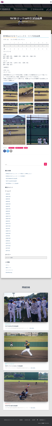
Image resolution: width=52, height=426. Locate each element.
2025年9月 (8, 199)
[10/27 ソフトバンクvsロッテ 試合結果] (26, 347)
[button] (51, 2)
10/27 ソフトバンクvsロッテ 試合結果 (14, 366)
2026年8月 (8, 194)
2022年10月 (8, 218)
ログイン (7, 265)
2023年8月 (8, 213)
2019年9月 (8, 235)
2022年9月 (8, 221)
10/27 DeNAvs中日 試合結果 (11, 178)
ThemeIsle (47, 423)
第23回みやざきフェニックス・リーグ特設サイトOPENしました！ (19, 173)
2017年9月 (8, 248)
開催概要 (21, 419)
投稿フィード (8, 267)
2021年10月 (8, 226)
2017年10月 (8, 245)
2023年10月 (8, 208)
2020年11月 (8, 231)
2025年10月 (8, 196)
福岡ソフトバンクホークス (9, 363)
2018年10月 (8, 238)
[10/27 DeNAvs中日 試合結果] (26, 307)
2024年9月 (8, 206)
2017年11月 (8, 243)
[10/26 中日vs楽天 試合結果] (26, 386)
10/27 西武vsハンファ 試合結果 (12, 183)
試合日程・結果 (27, 419)
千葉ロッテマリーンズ (19, 147)
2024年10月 (8, 203)
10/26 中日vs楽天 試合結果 (11, 405)
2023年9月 (8, 211)
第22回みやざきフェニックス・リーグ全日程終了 (15, 176)
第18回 (26, 147)
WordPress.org (9, 272)
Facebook (37, 419)
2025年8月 (8, 201)
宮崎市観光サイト (43, 419)
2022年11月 (8, 216)
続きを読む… (32, 328)
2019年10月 (8, 233)
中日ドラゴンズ (11, 147)
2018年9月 (8, 240)
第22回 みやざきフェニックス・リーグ (10, 419)
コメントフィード (9, 270)
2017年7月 (8, 250)
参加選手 (33, 419)
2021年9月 (8, 228)
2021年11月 (8, 223)
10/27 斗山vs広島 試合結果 (11, 181)
